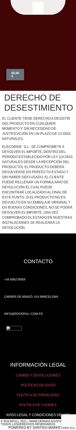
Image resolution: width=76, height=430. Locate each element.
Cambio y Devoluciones (38, 375)
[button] (38, 8)
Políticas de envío (38, 385)
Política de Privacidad (38, 395)
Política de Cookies (38, 405)
